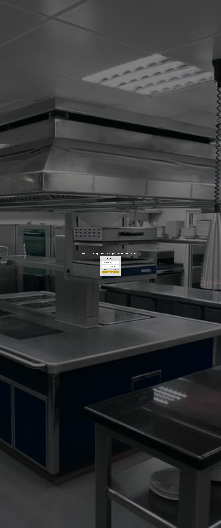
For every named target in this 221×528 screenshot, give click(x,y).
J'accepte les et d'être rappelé (111, 269)
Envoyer (110, 272)
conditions (110, 269)
